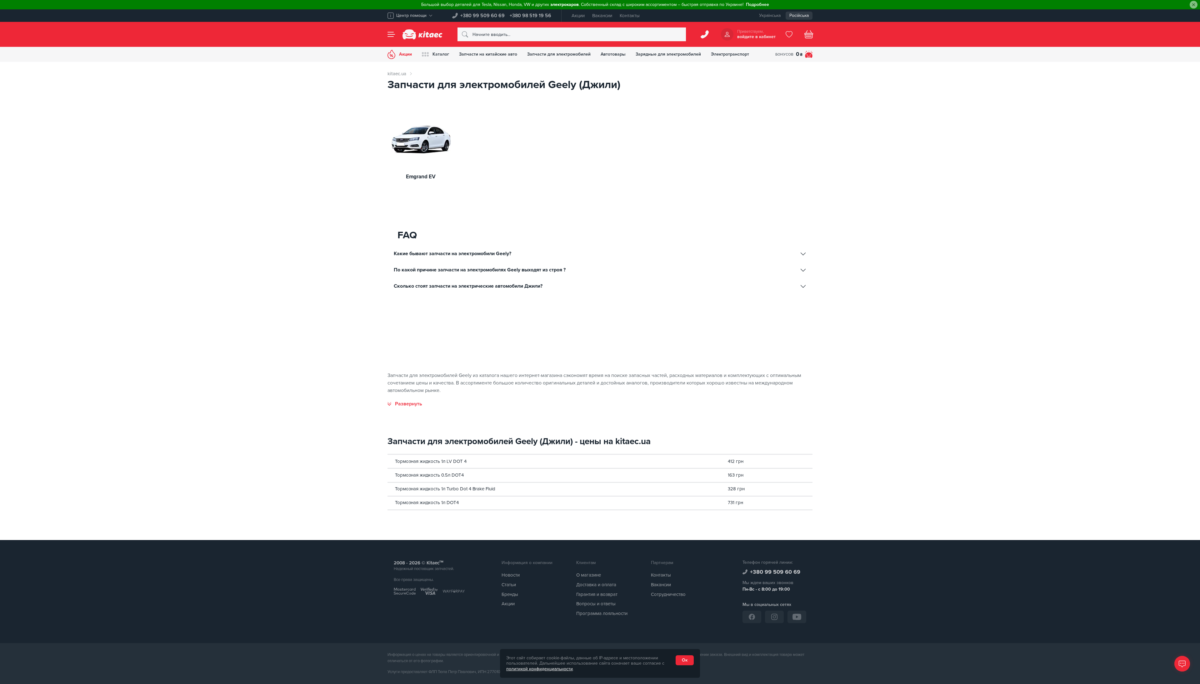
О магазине (588, 575)
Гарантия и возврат (597, 594)
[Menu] (391, 34)
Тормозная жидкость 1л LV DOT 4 (431, 461)
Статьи (509, 584)
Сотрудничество (668, 594)
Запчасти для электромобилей (559, 54)
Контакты (630, 15)
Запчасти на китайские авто (488, 54)
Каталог (440, 54)
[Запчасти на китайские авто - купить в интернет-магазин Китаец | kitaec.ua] (422, 34)
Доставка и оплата (596, 584)
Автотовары (613, 54)
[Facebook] (751, 617)
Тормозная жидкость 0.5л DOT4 (429, 475)
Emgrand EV (421, 177)
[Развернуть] (405, 403)
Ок (685, 660)
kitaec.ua (397, 74)
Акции (578, 15)
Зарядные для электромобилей (668, 54)
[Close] (1194, 5)
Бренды (510, 594)
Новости (511, 575)
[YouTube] (797, 617)
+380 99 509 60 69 (482, 15)
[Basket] (808, 34)
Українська (770, 15)
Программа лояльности (602, 613)
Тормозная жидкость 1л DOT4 (427, 502)
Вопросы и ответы (596, 604)
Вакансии (602, 15)
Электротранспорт (730, 54)
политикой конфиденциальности (539, 669)
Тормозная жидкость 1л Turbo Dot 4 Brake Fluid (445, 489)
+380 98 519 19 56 (530, 15)
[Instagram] (774, 617)
